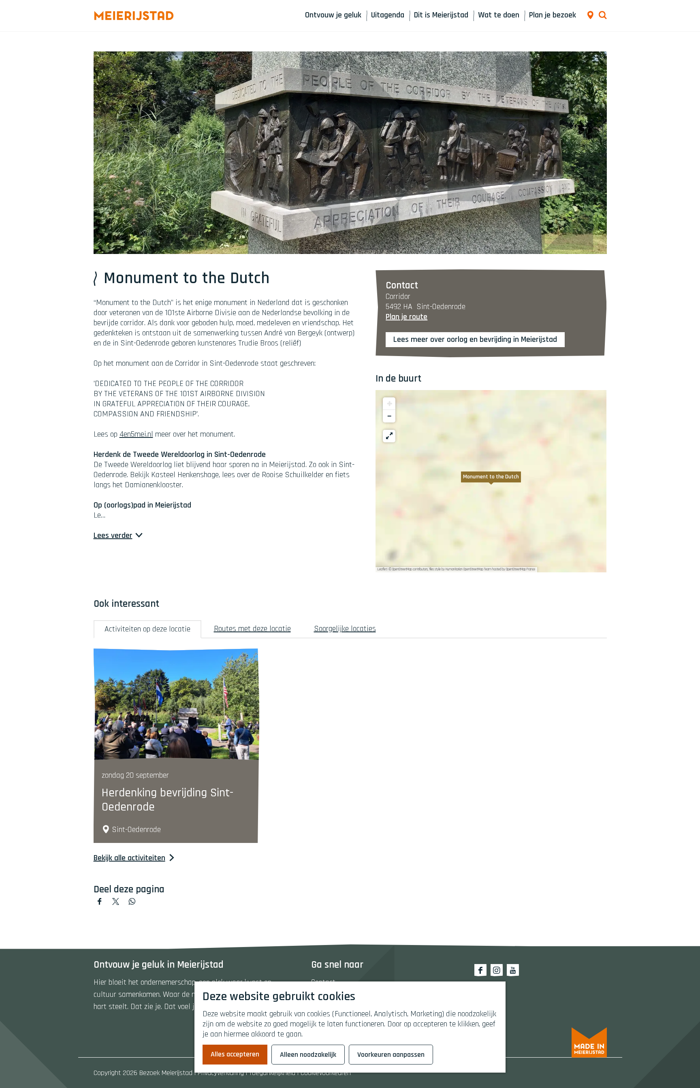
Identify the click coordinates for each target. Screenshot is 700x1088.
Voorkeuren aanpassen (391, 1054)
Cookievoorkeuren (326, 1072)
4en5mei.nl (136, 434)
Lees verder (113, 536)
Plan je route (406, 316)
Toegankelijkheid (272, 1072)
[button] (491, 481)
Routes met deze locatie (252, 628)
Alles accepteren (235, 1054)
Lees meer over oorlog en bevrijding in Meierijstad (475, 339)
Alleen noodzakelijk (308, 1054)
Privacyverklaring (221, 1072)
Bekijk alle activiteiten (129, 858)
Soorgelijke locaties (345, 628)
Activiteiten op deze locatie (147, 629)
